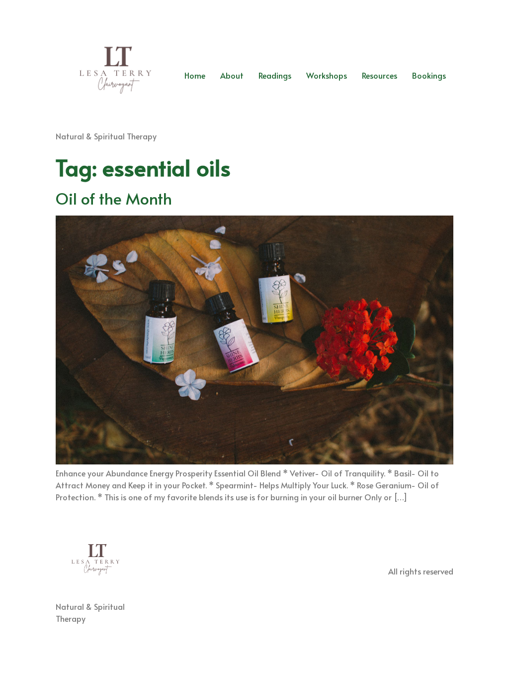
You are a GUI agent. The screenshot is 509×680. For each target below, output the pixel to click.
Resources (379, 75)
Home (194, 75)
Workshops (326, 75)
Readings (274, 75)
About (232, 75)
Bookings (429, 75)
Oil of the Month (114, 198)
